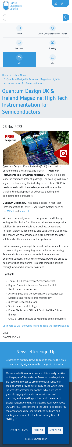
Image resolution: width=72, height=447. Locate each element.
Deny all (39, 430)
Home (5, 75)
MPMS (10, 211)
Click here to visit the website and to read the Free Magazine (36, 326)
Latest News (19, 75)
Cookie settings (19, 430)
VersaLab (26, 211)
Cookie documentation (36, 439)
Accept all (55, 430)
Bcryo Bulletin (36, 360)
